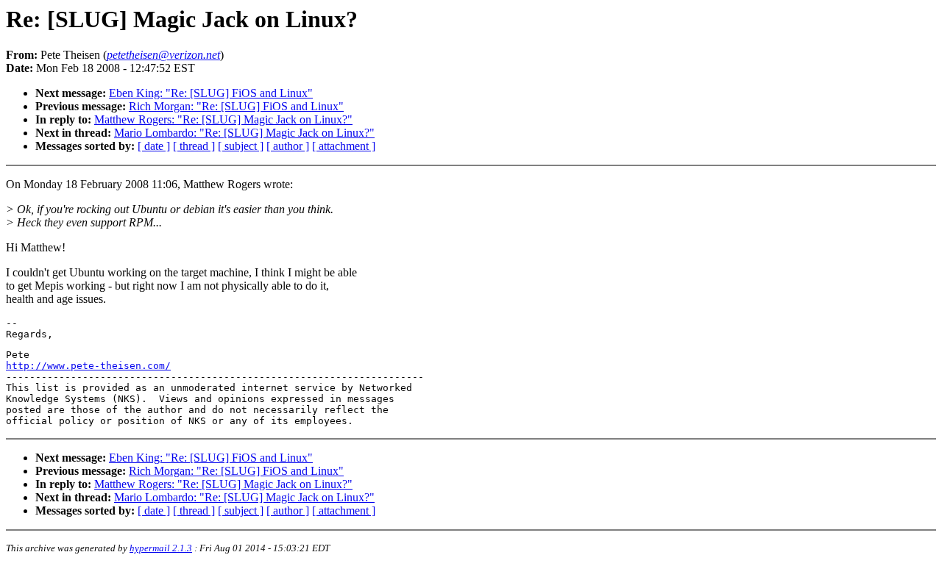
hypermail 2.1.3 (161, 548)
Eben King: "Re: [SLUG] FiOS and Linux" (211, 93)
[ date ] (154, 146)
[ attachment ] (343, 146)
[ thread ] (194, 146)
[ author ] (287, 146)
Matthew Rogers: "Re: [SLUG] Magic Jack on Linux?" (223, 119)
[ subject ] (240, 146)
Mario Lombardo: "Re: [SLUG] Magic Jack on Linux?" (244, 132)
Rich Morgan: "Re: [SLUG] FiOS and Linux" (236, 106)
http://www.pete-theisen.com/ (88, 365)
